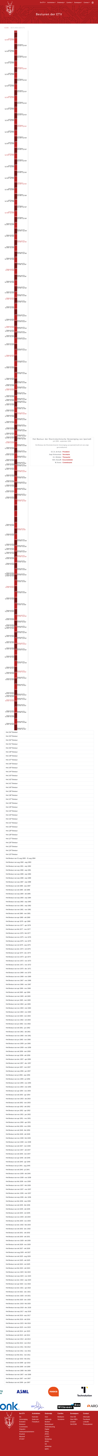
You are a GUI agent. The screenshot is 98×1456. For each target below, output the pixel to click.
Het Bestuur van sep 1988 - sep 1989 (18, 878)
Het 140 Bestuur (12, 787)
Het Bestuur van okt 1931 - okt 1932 (18, 1233)
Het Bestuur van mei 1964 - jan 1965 (18, 1004)
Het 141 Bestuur (12, 783)
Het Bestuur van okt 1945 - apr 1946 (18, 1162)
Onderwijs (60, 2)
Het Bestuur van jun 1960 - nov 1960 (18, 1039)
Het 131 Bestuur (12, 823)
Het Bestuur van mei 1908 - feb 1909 (18, 1370)
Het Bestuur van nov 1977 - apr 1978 (18, 925)
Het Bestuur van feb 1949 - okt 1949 (18, 1134)
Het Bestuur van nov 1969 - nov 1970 (18, 972)
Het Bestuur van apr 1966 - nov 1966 (18, 988)
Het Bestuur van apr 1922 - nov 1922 (18, 1284)
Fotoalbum (35, 1422)
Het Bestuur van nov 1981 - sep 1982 (18, 905)
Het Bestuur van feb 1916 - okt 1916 (18, 1319)
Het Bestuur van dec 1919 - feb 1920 (18, 1303)
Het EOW (73, 1424)
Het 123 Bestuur (12, 854)
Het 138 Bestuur (12, 795)
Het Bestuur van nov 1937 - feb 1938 (18, 1185)
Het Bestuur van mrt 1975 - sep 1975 (18, 945)
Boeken (47, 1422)
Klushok (22, 1434)
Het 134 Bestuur (12, 811)
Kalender (35, 1417)
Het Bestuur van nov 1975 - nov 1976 (18, 937)
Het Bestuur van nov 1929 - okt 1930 (18, 1240)
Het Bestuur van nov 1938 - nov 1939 (18, 1177)
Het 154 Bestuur (12, 732)
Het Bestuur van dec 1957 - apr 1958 (18, 1059)
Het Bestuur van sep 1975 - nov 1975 (18, 941)
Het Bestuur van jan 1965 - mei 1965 (18, 1000)
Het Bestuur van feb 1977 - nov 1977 (18, 929)
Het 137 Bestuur (12, 799)
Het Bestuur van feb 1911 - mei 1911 (18, 1355)
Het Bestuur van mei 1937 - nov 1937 (18, 1189)
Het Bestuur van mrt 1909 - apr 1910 (18, 1363)
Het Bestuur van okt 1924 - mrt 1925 (18, 1264)
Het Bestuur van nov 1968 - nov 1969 (18, 976)
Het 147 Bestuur (12, 760)
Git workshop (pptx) (48, 1446)
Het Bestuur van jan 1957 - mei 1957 (18, 1067)
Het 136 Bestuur (12, 803)
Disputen (22, 1429)
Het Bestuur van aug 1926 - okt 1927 (18, 1252)
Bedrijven (61, 1417)
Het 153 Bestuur (12, 736)
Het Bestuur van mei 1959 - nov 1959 (18, 1047)
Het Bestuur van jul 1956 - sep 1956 (18, 1075)
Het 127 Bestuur (12, 838)
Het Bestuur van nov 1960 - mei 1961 (18, 1035)
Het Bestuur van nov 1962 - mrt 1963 (18, 1020)
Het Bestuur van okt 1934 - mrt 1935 (18, 1213)
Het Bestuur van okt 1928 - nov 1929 (18, 1244)
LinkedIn (86, 1422)
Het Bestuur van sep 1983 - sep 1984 (18, 898)
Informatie (86, 1417)
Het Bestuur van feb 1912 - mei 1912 (18, 1343)
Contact (86, 2)
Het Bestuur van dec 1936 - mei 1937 (18, 1193)
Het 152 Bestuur (12, 740)
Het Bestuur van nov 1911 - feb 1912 (18, 1347)
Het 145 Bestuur (12, 768)
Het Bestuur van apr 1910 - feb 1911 (18, 1359)
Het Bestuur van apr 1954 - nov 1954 (18, 1091)
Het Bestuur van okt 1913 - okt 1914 (18, 1335)
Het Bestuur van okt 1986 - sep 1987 (18, 886)
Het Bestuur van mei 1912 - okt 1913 (18, 1339)
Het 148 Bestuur (12, 756)
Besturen (22, 1424)
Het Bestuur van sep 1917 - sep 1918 (18, 1311)
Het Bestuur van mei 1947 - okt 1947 (18, 1150)
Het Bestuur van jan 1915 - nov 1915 (18, 1327)
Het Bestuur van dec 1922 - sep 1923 (18, 1280)
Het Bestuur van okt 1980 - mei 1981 (18, 913)
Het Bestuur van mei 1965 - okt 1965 (18, 996)
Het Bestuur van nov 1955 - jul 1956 (18, 1079)
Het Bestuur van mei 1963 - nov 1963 (18, 1012)
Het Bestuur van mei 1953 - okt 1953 (18, 1099)
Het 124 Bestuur (12, 850)
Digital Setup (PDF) (47, 1431)
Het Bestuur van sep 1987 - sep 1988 (18, 882)
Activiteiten (51, 2)
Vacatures (61, 1419)
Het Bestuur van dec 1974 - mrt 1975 (18, 949)
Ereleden (22, 1422)
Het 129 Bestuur (12, 831)
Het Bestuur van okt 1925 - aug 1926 (18, 1256)
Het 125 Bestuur (12, 846)
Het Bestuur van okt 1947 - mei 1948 (18, 1146)
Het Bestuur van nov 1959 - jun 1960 (18, 1043)
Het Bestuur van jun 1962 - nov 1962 (18, 1024)
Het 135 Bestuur (12, 807)
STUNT (21, 1439)
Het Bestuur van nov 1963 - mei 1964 (18, 1008)
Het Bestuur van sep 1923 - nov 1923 (18, 1276)
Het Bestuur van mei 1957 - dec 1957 (18, 1063)
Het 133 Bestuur (12, 815)
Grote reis (35, 1419)
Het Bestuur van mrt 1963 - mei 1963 (18, 1016)
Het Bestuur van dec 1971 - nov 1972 (18, 965)
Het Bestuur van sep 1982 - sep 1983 (18, 901)
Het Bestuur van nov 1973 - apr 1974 (18, 957)
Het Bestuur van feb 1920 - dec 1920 (18, 1299)
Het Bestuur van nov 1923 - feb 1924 (18, 1272)
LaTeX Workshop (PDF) (48, 1439)
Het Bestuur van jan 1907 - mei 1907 (18, 1378)
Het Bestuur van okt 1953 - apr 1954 (18, 1095)
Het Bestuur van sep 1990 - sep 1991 (18, 870)
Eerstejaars (77, 2)
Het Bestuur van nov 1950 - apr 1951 (18, 1122)
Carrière (69, 2)
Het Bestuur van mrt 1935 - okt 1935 (18, 1209)
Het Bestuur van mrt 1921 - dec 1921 (18, 1292)
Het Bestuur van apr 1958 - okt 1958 (18, 1055)
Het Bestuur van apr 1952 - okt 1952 (18, 1106)
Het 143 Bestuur (12, 775)
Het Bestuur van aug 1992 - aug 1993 (18, 862)
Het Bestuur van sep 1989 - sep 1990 (18, 874)
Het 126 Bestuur (12, 842)
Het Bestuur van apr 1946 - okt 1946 (18, 1158)
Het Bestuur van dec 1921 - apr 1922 (18, 1288)
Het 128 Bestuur (12, 835)
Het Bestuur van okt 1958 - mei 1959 (18, 1051)
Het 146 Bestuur (12, 764)
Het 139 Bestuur (12, 791)
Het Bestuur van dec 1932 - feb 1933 (18, 1225)
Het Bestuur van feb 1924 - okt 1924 (18, 1268)
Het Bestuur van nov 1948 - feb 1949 (18, 1138)
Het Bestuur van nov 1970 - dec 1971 (18, 968)
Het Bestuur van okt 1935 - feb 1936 (18, 1205)
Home (6, 28)
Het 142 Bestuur (12, 779)
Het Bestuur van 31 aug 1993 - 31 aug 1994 (20, 858)
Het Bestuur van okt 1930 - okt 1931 (18, 1236)
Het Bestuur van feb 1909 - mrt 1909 (18, 1366)
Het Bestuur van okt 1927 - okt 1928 (18, 1248)
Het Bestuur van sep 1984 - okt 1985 (18, 894)
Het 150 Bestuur (12, 748)
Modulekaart (49, 1424)
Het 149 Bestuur (12, 752)
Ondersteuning (50, 1427)
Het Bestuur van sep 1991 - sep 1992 (18, 866)
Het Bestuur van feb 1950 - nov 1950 (18, 1126)
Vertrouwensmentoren (26, 1431)
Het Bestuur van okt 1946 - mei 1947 (18, 1154)
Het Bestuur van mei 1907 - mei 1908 (18, 1374)
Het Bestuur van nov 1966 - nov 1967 (18, 984)
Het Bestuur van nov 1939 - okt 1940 (18, 1173)
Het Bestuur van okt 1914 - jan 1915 (18, 1331)
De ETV (42, 2)
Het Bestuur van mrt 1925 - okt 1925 (18, 1260)
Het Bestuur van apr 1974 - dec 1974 (18, 953)
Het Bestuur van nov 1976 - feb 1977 (18, 933)
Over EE (73, 1417)
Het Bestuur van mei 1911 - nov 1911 (18, 1351)
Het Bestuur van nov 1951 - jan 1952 (18, 1114)
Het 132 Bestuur (12, 819)
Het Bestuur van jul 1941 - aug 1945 (18, 1166)
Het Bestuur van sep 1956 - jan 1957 (18, 1071)
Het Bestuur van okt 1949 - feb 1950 (18, 1130)
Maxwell (22, 1436)
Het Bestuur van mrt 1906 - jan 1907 (18, 1382)
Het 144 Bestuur (12, 771)
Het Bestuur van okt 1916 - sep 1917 (18, 1315)
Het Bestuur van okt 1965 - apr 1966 (18, 992)
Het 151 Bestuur (12, 744)
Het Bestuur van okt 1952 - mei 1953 (18, 1102)
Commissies (23, 1427)
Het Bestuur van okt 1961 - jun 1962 (18, 1028)
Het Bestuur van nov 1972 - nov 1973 (18, 961)
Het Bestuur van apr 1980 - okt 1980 (18, 917)
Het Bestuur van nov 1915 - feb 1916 (18, 1323)
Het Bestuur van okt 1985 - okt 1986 (18, 890)
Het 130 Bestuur (12, 827)
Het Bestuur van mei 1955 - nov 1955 (18, 1083)
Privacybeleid (87, 1424)
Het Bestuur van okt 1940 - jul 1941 (18, 1169)
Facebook (86, 1419)
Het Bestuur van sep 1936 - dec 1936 (18, 1197)
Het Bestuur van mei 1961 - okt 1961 (18, 1032)
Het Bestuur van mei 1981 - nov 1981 (18, 909)
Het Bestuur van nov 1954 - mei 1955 (18, 1087)
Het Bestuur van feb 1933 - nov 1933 (18, 1221)
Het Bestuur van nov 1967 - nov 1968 (18, 980)
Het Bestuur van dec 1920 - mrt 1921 (18, 1296)
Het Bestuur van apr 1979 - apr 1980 (18, 921)
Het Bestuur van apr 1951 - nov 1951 (18, 1118)
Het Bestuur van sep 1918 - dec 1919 (18, 1307)
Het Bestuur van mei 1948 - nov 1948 (18, 1142)
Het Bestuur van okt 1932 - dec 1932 (18, 1229)
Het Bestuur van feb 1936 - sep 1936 (18, 1201)
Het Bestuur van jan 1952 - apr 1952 (18, 1110)
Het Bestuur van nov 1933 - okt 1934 (18, 1217)
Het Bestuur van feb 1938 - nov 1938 (18, 1181)
